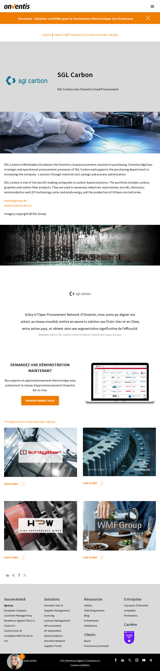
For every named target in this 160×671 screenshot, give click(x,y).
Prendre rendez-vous (40, 400)
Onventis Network (54, 641)
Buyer (87, 641)
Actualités (130, 610)
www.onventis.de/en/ (18, 205)
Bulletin (85, 665)
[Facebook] (19, 575)
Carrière (130, 624)
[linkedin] (122, 660)
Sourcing (49, 615)
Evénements (91, 620)
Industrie (60, 35)
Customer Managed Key (18, 615)
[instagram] (136, 660)
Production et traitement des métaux (93, 35)
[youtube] (143, 660)
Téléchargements (94, 610)
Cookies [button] (74, 665)
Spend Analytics (53, 636)
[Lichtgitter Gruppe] (40, 452)
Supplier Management (57, 610)
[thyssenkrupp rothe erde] (119, 452)
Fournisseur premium (96, 646)
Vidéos (88, 605)
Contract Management (57, 620)
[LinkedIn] (7, 575)
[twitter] (129, 660)
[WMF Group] (119, 525)
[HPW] (40, 525)
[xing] (150, 660)
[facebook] (115, 660)
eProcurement (52, 625)
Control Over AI (13, 630)
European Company (15, 610)
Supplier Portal (52, 646)
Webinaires (90, 625)
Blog (86, 615)
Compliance (92, 660)
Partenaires (131, 615)
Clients (47, 35)
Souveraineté (15, 599)
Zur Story (11, 484)
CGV (62, 660)
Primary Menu (152, 6)
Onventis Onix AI (53, 605)
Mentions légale (75, 660)
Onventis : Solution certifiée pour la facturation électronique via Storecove (75, 18)
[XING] (13, 575)
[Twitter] (24, 575)
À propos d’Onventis (136, 605)
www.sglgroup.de (15, 200)
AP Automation (52, 630)
